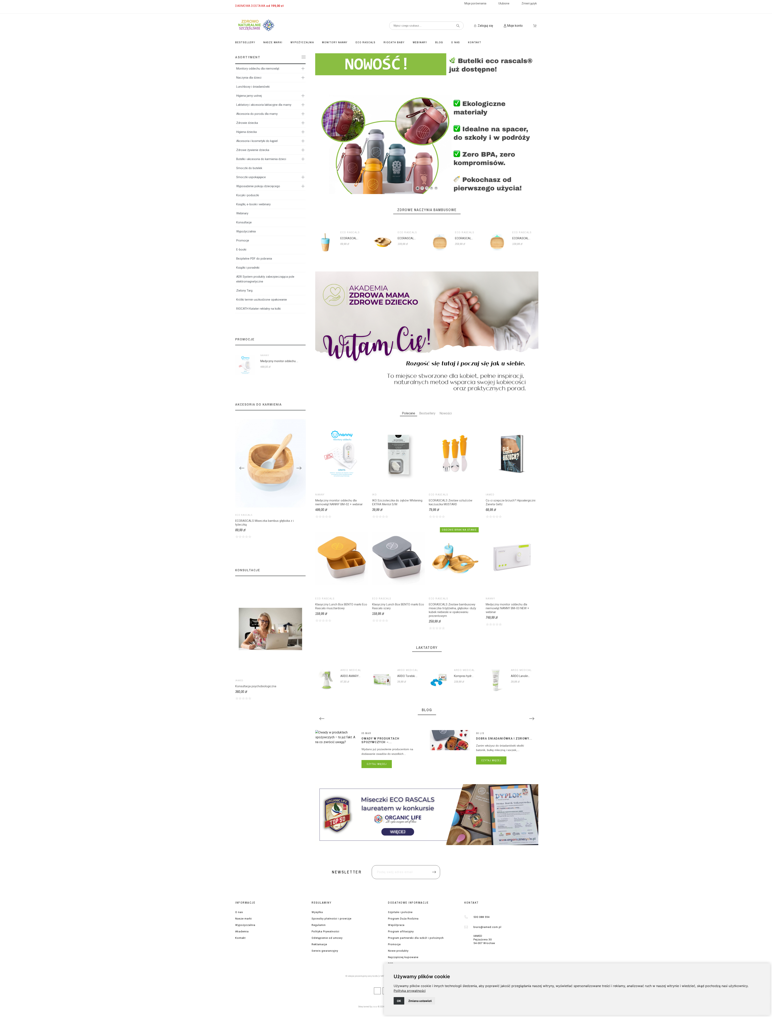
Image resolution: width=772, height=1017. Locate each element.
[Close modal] (437, 484)
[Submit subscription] (430, 530)
